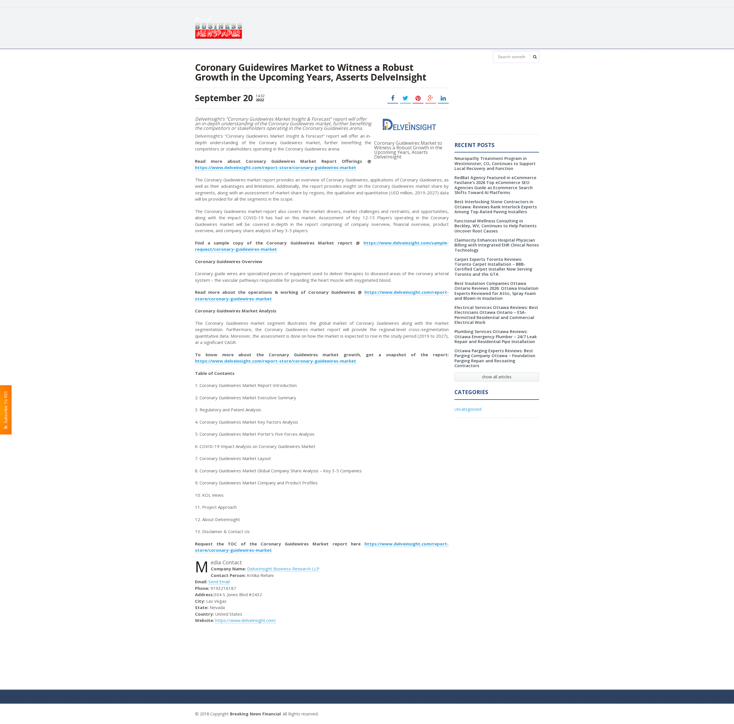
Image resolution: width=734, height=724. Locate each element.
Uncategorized (467, 409)
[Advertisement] (434, 27)
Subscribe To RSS (5, 408)
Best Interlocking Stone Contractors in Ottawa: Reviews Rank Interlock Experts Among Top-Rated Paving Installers (495, 206)
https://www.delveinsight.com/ (245, 620)
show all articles (497, 376)
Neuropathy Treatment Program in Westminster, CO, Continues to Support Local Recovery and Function (495, 163)
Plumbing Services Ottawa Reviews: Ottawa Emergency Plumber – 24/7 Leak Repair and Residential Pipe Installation (495, 336)
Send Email (219, 581)
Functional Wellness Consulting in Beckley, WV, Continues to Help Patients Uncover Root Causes (495, 226)
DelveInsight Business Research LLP (283, 569)
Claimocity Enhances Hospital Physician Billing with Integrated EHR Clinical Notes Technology (496, 245)
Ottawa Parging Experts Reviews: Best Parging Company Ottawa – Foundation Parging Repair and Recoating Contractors (494, 358)
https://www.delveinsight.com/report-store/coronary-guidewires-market (275, 167)
